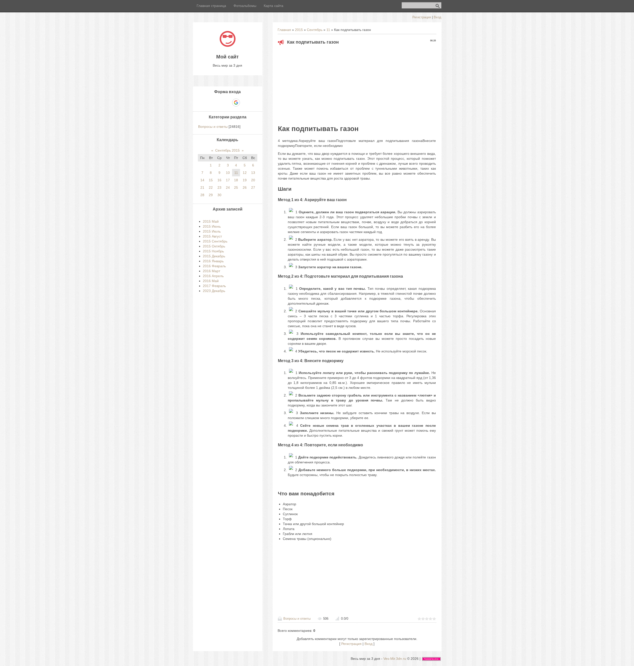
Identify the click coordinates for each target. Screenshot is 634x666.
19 (245, 180)
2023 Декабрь (214, 291)
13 (253, 173)
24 (228, 187)
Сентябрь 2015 (227, 150)
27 (253, 187)
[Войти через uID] (210, 102)
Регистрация (421, 17)
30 (219, 195)
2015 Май (211, 221)
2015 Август (212, 236)
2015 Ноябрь (213, 251)
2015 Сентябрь (215, 241)
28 (202, 195)
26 (245, 187)
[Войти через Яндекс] (227, 102)
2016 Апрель (213, 276)
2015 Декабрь (214, 256)
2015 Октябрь (214, 246)
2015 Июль (212, 231)
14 (202, 180)
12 (245, 173)
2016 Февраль (214, 266)
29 (211, 195)
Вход (437, 17)
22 (211, 187)
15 (211, 180)
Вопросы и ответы (297, 618)
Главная (284, 30)
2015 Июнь (212, 226)
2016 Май (211, 281)
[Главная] (228, 46)
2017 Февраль (214, 286)
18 (236, 180)
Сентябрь (314, 30)
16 (219, 180)
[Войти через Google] (236, 103)
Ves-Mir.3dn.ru (394, 659)
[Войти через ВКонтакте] (219, 102)
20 (253, 180)
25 (236, 187)
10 (228, 173)
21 (202, 187)
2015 (299, 30)
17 (228, 180)
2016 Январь (213, 261)
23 (219, 187)
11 (328, 30)
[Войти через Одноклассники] (244, 102)
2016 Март (211, 271)
